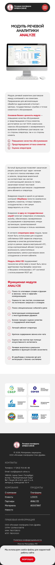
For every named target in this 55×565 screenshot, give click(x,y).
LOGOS (33, 497)
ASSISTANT (35, 505)
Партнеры (9, 501)
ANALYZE (34, 501)
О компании (10, 492)
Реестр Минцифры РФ (28, 544)
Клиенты (9, 497)
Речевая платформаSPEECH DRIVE (22, 7)
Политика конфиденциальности (27, 540)
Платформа (35, 492)
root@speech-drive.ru (20, 471)
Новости (9, 509)
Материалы (10, 505)
